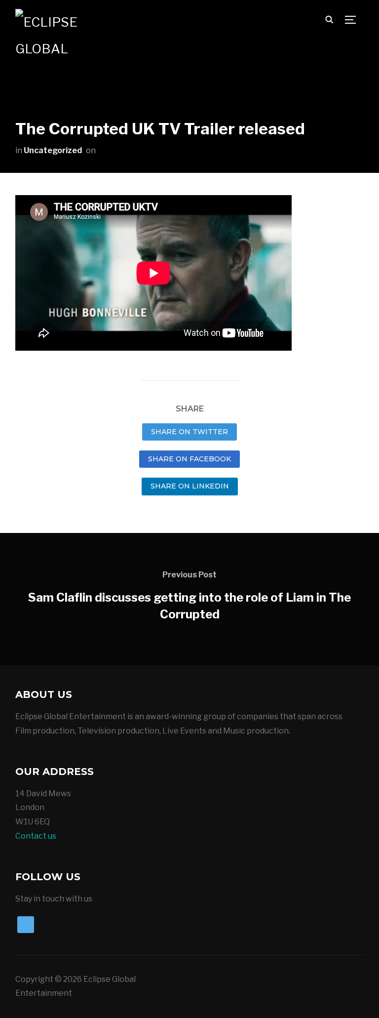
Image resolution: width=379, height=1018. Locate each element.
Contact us (35, 836)
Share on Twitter (189, 431)
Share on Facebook (189, 458)
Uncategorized (53, 150)
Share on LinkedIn (190, 486)
